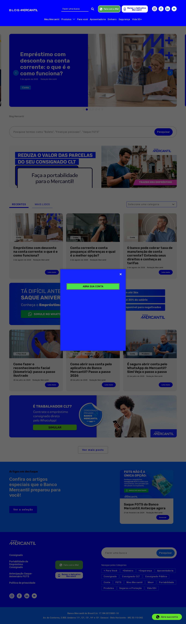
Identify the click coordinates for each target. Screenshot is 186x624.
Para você (82, 19)
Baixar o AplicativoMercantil (136, 9)
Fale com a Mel (111, 9)
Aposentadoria (98, 19)
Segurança (124, 19)
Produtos (66, 19)
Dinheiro (112, 19)
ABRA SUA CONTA (93, 286)
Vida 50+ (137, 19)
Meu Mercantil (51, 19)
